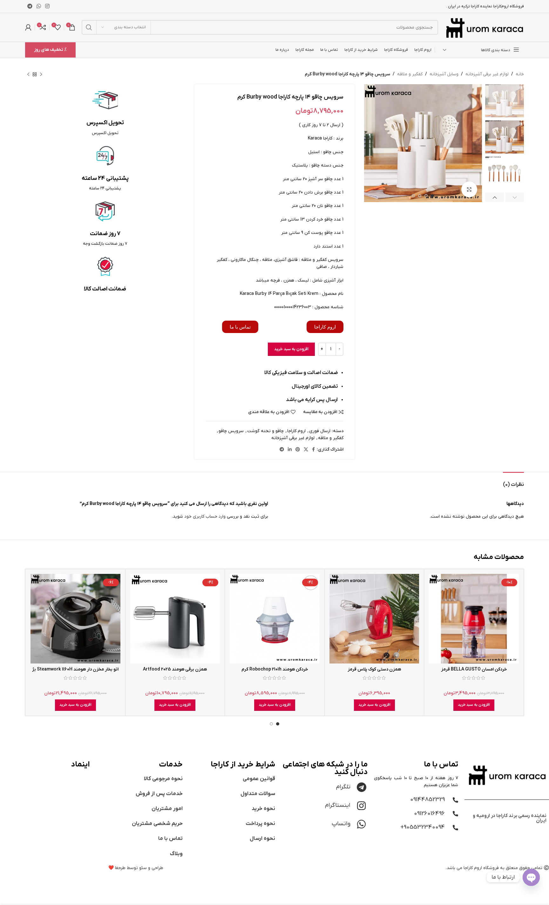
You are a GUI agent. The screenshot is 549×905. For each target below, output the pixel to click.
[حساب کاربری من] (28, 27)
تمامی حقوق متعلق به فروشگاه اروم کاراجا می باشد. (494, 868)
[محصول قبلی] (41, 74)
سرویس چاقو (231, 431)
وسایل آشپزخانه (444, 74)
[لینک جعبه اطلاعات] (105, 111)
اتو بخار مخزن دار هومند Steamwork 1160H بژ (75, 669)
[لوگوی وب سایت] (484, 27)
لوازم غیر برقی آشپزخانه (487, 74)
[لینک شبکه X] (306, 449)
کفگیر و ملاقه (410, 74)
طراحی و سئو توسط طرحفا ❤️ (135, 868)
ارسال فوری (319, 431)
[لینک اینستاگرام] (47, 6)
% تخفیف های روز (50, 50)
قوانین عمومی (259, 778)
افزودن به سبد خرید (291, 349)
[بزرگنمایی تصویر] (469, 189)
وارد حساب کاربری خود (205, 517)
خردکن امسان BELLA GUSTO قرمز (474, 669)
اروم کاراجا (296, 431)
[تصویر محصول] (474, 619)
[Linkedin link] (290, 449)
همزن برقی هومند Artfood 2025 (175, 669)
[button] (473, 705)
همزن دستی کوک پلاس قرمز (374, 669)
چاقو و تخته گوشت (265, 431)
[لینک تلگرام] (29, 6)
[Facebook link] (313, 449)
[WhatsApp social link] (38, 6)
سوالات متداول (258, 793)
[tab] (513, 481)
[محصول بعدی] (28, 74)
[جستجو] (89, 27)
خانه (520, 74)
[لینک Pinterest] (298, 449)
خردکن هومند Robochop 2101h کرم (274, 669)
